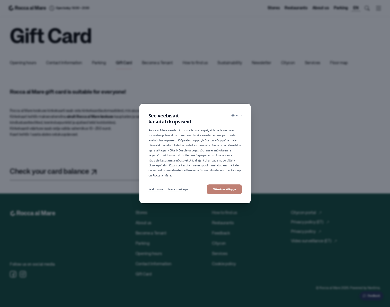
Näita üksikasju (178, 189)
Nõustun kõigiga (224, 189)
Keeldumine (156, 189)
